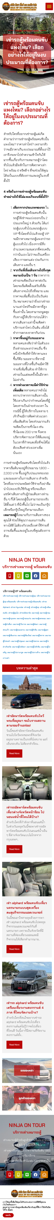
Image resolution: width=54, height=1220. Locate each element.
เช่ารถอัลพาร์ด (25, 613)
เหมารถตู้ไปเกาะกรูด (15, 652)
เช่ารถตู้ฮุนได (13, 613)
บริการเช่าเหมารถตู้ (10, 596)
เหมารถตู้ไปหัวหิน (33, 647)
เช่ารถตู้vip (35, 607)
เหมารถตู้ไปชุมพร (18, 641)
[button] (49, 6)
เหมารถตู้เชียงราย (10, 635)
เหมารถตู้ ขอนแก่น (24, 618)
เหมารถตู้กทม (45, 613)
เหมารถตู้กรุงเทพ (9, 618)
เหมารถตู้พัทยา (32, 624)
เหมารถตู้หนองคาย (17, 630)
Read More (14, 753)
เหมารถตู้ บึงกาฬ (19, 624)
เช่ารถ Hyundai (17, 607)
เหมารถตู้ (35, 613)
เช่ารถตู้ (27, 607)
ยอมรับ (8, 1215)
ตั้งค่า (10, 1210)
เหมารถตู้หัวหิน (31, 630)
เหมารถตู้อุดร (43, 630)
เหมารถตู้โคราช (38, 635)
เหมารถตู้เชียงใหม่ (24, 635)
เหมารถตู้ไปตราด (32, 641)
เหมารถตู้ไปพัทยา (19, 647)
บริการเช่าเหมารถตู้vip (27, 596)
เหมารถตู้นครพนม (39, 618)
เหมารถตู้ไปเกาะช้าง (32, 652)
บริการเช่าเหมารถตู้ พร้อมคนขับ (29, 601)
